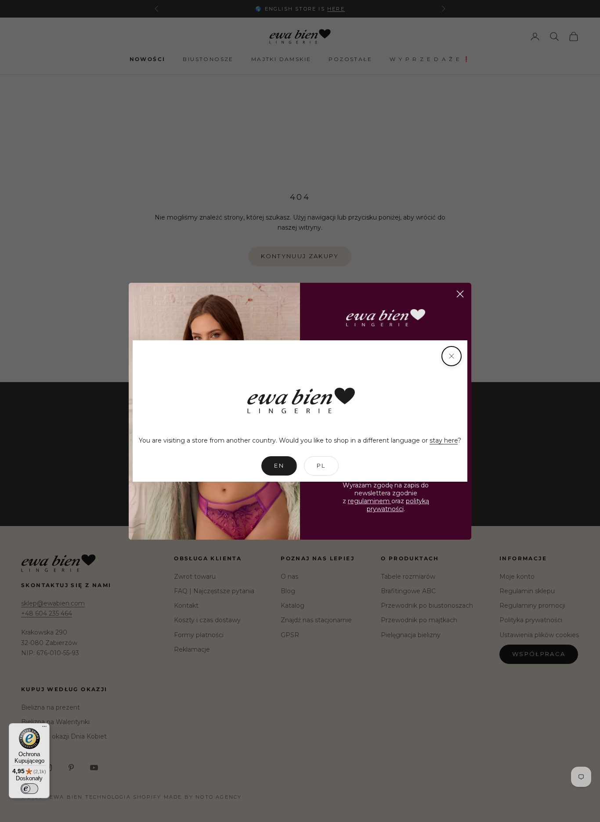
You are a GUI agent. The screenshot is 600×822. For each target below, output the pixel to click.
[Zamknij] (451, 356)
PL (321, 465)
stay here (444, 440)
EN (279, 465)
